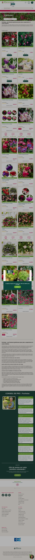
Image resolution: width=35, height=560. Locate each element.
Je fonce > (17, 286)
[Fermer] (30, 271)
